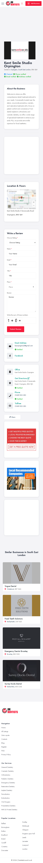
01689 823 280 (20, 395)
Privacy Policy (6, 754)
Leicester (25, 841)
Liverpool (25, 845)
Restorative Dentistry (8, 786)
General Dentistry (7, 767)
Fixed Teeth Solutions (14, 618)
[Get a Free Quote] (21, 440)
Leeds (24, 837)
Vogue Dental (10, 586)
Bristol (3, 839)
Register (4, 747)
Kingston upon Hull (28, 833)
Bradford (4, 835)
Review (9, 293)
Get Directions (21, 378)
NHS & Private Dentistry (9, 809)
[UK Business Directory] (21, 479)
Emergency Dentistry (8, 782)
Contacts (4, 739)
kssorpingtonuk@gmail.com (24, 346)
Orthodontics (5, 775)
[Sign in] (22, 3)
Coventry (4, 846)
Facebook (19, 355)
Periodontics (5, 794)
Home (3, 727)
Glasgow (25, 830)
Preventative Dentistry (8, 806)
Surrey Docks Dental (13, 683)
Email (8, 260)
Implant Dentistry (6, 790)
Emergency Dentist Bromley (16, 651)
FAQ (2, 751)
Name (9, 249)
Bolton (3, 831)
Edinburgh (25, 826)
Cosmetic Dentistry (7, 771)
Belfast (3, 823)
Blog (2, 743)
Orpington (14, 69)
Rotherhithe (10, 687)
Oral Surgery (5, 802)
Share (13, 417)
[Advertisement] (21, 26)
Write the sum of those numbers (17, 315)
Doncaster (4, 850)
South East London (24, 69)
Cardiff (3, 843)
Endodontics (5, 798)
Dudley (24, 822)
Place (8, 282)
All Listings (4, 731)
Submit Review (15, 329)
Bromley (9, 654)
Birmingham (5, 827)
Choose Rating (12, 238)
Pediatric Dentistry (7, 779)
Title (8, 271)
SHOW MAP (21, 199)
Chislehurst (10, 589)
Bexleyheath (11, 621)
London (24, 849)
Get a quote (5, 735)
